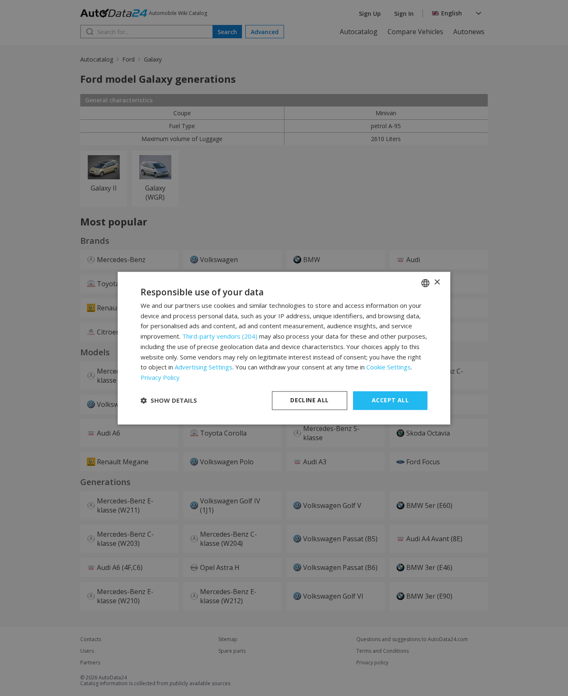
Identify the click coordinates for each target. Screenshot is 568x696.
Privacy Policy (160, 378)
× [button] (437, 282)
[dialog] (284, 348)
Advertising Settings (203, 367)
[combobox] (425, 283)
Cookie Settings (388, 367)
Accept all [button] (390, 400)
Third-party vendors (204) (219, 336)
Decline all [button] (309, 400)
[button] (169, 400)
